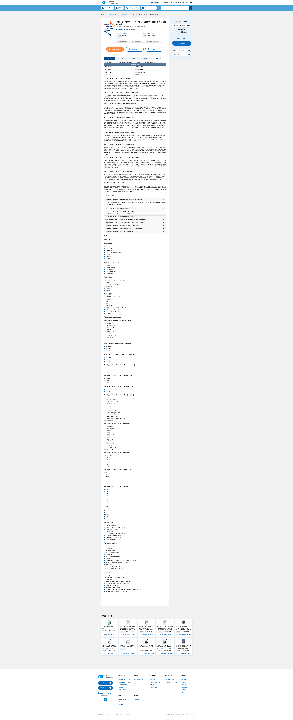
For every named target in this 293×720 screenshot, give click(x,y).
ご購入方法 (153, 684)
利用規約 (116, 714)
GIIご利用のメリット (123, 689)
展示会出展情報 (170, 679)
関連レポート (159, 58)
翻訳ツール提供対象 (154, 42)
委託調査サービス (138, 679)
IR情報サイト (185, 689)
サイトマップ (100, 714)
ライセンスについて (181, 38)
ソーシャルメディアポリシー (125, 714)
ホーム (104, 14)
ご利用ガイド (152, 675)
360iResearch (125, 33)
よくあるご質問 (153, 687)
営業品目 (184, 682)
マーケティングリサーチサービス (139, 683)
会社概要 (184, 679)
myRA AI (121, 704)
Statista (121, 701)
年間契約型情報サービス (125, 684)
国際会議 (137, 699)
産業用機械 (125, 14)
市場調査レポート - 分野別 (125, 679)
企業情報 (183, 675)
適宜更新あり (138, 42)
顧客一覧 (184, 684)
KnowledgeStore (123, 707)
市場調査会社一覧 (123, 687)
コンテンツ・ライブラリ (187, 692)
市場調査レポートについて (114, 14)
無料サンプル (153, 679)
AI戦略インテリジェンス (124, 699)
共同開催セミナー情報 (171, 682)
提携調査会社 (185, 687)
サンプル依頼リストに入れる (110, 634)
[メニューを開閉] (191, 2)
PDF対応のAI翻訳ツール (156, 682)
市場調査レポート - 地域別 (125, 682)
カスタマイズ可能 (123, 42)
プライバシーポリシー (109, 714)
